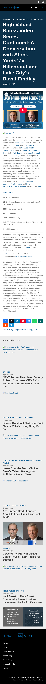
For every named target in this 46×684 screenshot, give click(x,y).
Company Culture (19, 19)
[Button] (39, 2)
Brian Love (19, 143)
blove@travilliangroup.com (23, 256)
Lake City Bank (34, 153)
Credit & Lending (10, 506)
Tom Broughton (20, 186)
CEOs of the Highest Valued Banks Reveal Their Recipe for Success (21, 556)
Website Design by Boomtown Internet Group (28, 680)
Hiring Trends (16, 418)
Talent (40, 19)
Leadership (28, 418)
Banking (6, 19)
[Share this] (5, 321)
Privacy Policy (7, 656)
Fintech (22, 506)
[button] (31, 7)
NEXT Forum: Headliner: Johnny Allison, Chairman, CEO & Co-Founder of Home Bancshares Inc (23, 382)
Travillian (15, 145)
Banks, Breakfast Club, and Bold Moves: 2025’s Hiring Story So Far (23, 426)
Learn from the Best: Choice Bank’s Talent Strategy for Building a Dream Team (20, 471)
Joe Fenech (29, 145)
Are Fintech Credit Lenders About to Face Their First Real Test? (21, 514)
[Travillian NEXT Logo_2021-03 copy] (12, 7)
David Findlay (13, 156)
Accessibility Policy (9, 664)
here (39, 186)
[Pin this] (23, 321)
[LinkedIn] (42, 7)
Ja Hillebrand (18, 153)
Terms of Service (8, 651)
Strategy (31, 19)
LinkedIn (5, 643)
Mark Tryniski (16, 184)
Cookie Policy (7, 660)
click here (27, 248)
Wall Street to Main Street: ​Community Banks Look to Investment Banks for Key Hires (22, 599)
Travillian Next (24, 677)
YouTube (6, 647)
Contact (5, 668)
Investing (20, 591)
